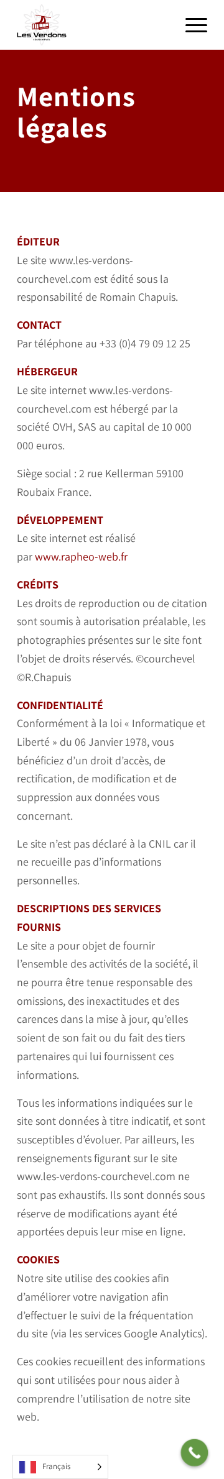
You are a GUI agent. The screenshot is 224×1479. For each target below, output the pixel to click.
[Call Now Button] (194, 1453)
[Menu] (190, 25)
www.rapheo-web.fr (81, 556)
